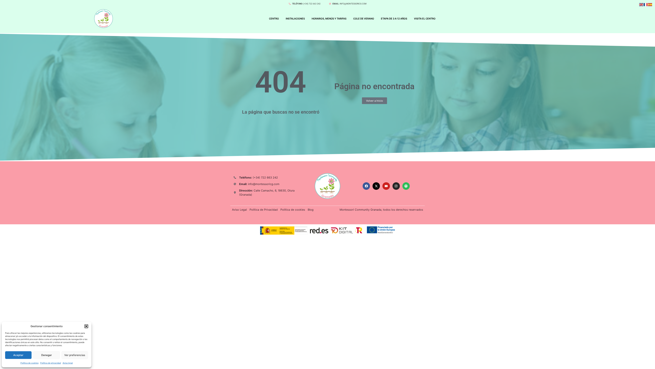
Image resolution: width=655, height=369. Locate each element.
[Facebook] (366, 186)
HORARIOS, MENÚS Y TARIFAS (329, 18)
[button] (86, 326)
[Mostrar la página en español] (650, 5)
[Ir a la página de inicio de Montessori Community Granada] (103, 18)
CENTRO (274, 18)
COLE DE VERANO (363, 18)
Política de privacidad (50, 363)
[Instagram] (396, 186)
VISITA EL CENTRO (424, 18)
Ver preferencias (74, 355)
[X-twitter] (376, 186)
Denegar (46, 355)
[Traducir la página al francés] (646, 5)
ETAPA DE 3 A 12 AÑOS (394, 18)
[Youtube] (386, 186)
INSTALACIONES (295, 18)
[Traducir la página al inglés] (641, 5)
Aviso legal (68, 363)
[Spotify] (406, 186)
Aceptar (18, 355)
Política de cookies (29, 363)
